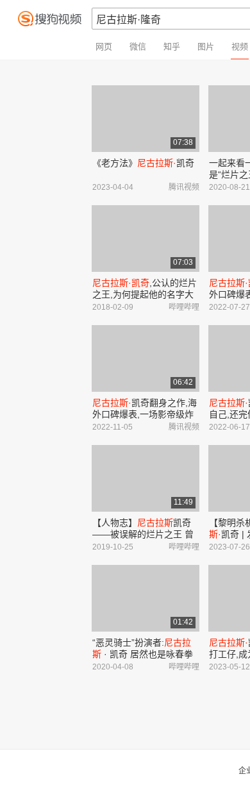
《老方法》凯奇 (143, 163)
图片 (205, 46)
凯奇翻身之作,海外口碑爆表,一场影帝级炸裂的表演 (144, 414)
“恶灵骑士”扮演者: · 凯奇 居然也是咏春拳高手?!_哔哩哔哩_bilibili (142, 654)
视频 (239, 46)
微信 (137, 46)
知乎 (171, 46)
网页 (104, 46)
